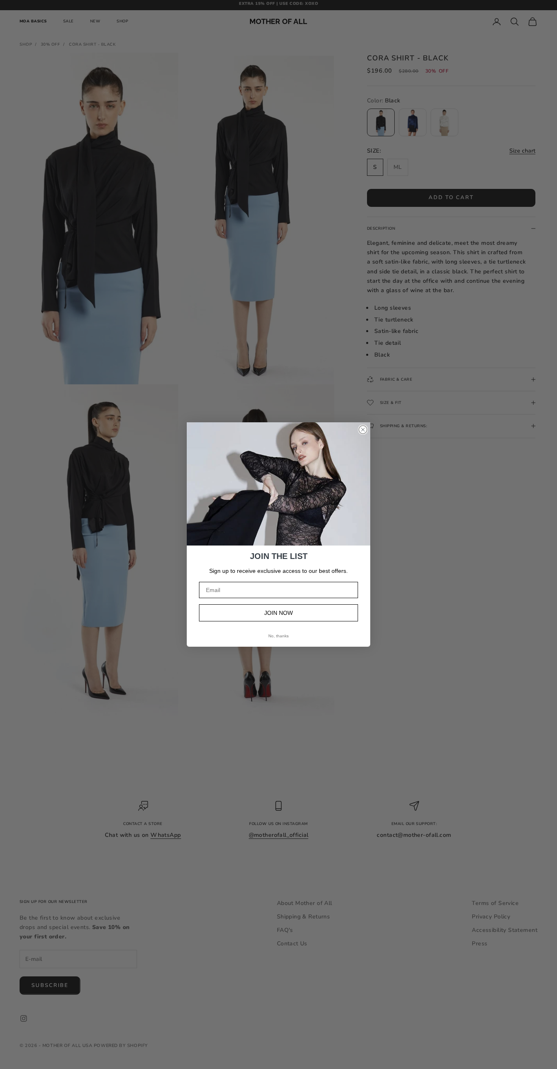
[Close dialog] (363, 430)
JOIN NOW (278, 613)
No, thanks (278, 636)
